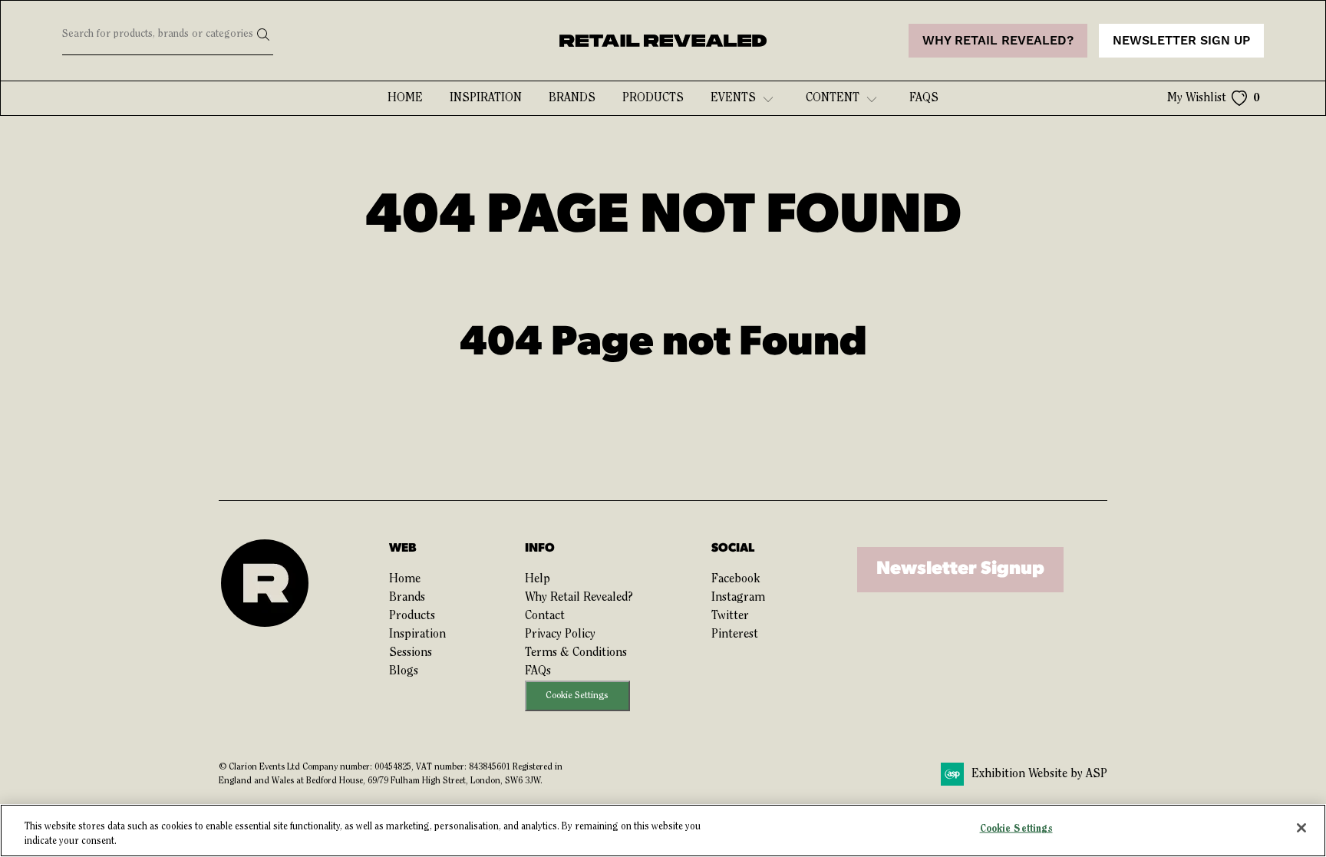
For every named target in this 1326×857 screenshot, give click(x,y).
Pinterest (734, 634)
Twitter (730, 616)
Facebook (735, 579)
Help (537, 579)
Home (405, 98)
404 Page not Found (663, 344)
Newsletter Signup (960, 569)
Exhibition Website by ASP (1039, 774)
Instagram (738, 598)
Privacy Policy (560, 634)
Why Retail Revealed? (579, 598)
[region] (663, 830)
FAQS (923, 98)
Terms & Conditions (576, 653)
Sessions (410, 653)
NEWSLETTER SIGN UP (1181, 40)
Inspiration (486, 98)
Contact (545, 616)
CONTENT (832, 98)
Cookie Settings (577, 695)
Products (653, 98)
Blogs (403, 671)
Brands (572, 98)
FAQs (538, 671)
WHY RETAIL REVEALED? (998, 40)
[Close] (1301, 828)
